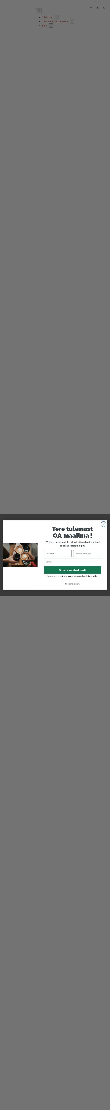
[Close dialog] (103, 524)
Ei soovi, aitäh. (72, 583)
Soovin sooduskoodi (72, 570)
